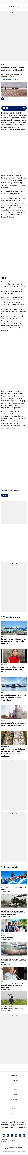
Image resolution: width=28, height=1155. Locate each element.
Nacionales (5, 746)
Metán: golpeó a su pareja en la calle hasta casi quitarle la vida (13, 724)
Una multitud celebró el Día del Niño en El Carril (13, 888)
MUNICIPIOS (14, 1075)
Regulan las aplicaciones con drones (12, 1009)
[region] (13, 36)
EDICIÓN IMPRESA (14, 1080)
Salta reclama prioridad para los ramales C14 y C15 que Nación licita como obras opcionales (13, 752)
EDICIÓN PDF (14, 1104)
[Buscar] (26, 7)
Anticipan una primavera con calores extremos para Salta (12, 936)
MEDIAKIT (14, 1140)
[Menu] (2, 7)
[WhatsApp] (20, 1135)
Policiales (4, 664)
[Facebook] (16, 1135)
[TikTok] (8, 1135)
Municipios (5, 886)
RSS (14, 1144)
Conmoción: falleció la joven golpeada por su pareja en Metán (12, 669)
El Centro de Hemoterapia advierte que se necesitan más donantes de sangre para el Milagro (13, 960)
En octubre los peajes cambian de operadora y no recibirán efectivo (13, 641)
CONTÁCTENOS (4, 1144)
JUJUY (14, 1089)
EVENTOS (14, 1109)
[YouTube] (4, 1135)
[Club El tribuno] (14, 1113)
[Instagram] (24, 1135)
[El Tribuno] (14, 6)
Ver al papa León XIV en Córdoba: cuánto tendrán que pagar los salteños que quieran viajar (13, 985)
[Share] (2, 98)
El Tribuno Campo (7, 1006)
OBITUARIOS (14, 1094)
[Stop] (7, 108)
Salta (3, 64)
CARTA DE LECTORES (14, 1085)
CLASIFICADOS (14, 1099)
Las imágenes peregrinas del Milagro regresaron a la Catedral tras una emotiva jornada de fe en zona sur (13, 912)
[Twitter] (12, 1135)
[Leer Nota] (4, 108)
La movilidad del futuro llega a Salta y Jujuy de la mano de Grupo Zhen (13, 697)
